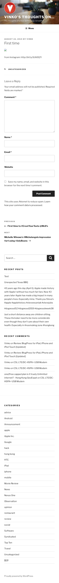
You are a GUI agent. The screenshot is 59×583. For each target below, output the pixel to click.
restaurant (9, 513)
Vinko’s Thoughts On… (29, 17)
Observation (10, 501)
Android (8, 418)
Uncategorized (17, 69)
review (7, 519)
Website (8, 167)
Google (8, 442)
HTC (6, 459)
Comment (10, 97)
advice (7, 412)
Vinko (7, 343)
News (7, 489)
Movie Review (11, 483)
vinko (30, 39)
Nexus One (9, 495)
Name (8, 137)
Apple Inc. (9, 436)
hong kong (9, 454)
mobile (7, 477)
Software (9, 530)
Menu (31, 28)
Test (6, 276)
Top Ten (8, 542)
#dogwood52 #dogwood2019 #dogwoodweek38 (29, 308)
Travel (7, 548)
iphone (7, 471)
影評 (6, 560)
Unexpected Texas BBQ (16, 282)
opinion (8, 507)
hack (6, 448)
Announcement (12, 424)
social (7, 525)
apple (7, 430)
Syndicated (10, 536)
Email (8, 152)
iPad (6, 465)
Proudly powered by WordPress (18, 576)
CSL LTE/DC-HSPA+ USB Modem (30, 362)
